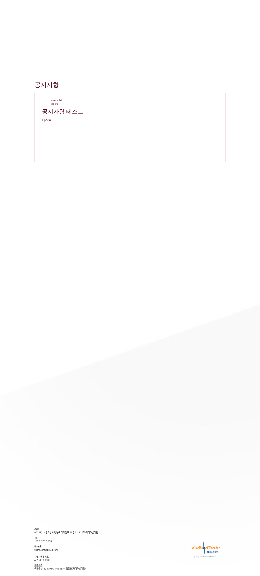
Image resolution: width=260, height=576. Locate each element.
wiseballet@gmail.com (46, 550)
